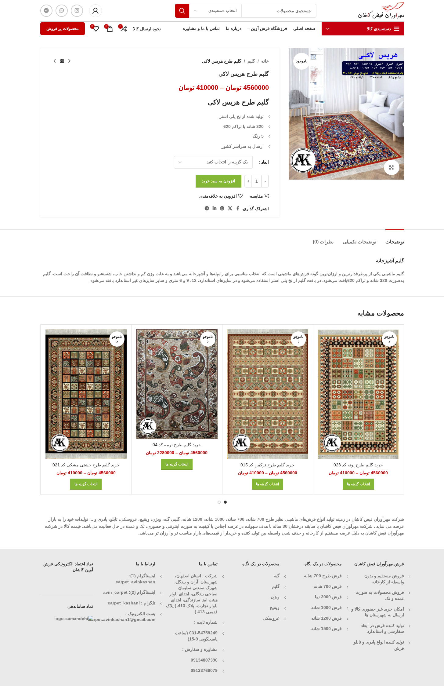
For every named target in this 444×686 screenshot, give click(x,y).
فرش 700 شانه (328, 586)
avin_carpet (115, 592)
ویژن (275, 596)
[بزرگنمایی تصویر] (391, 167)
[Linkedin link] (214, 208)
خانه (265, 61)
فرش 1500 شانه (326, 628)
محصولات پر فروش (62, 28)
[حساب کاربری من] (95, 11)
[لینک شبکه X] (230, 208)
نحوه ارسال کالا (147, 28)
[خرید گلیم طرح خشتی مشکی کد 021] (86, 394)
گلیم (251, 61)
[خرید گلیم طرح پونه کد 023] (358, 394)
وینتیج (275, 607)
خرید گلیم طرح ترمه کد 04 (177, 444)
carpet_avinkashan (135, 581)
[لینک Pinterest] (222, 208)
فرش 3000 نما (328, 596)
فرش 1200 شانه (326, 618)
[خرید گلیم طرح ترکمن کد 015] (268, 394)
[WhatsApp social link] (62, 11)
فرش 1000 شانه (326, 607)
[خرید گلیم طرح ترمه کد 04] (177, 384)
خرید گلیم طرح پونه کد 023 (358, 464)
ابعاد (265, 162)
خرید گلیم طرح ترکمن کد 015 (267, 464)
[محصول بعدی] (54, 61)
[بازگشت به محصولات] (62, 61)
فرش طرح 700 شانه (323, 575)
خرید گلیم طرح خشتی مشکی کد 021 (86, 464)
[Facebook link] (237, 208)
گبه (277, 575)
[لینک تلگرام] (46, 11)
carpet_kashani (124, 602)
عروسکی (271, 618)
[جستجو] (182, 11)
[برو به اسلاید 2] (219, 502)
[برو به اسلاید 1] (225, 502)
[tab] (394, 238)
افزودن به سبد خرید (218, 181)
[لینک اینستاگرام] (77, 11)
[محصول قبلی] (69, 61)
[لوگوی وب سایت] (381, 10)
